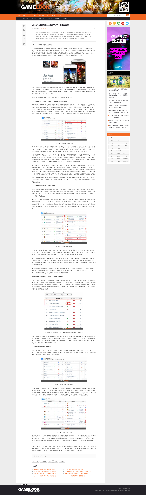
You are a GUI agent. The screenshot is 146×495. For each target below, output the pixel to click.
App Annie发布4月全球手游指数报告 (75, 476)
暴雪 (112, 161)
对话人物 (33, 18)
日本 (112, 156)
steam (118, 143)
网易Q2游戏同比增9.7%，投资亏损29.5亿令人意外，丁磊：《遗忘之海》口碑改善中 (119, 95)
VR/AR (53, 15)
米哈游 (111, 143)
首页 (18, 15)
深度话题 (25, 18)
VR (118, 140)
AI (47, 15)
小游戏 (118, 156)
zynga (125, 150)
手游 (29, 15)
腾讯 (56, 461)
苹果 (125, 156)
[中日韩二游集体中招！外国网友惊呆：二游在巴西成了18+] (118, 82)
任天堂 (125, 145)
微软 (119, 137)
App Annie (35, 461)
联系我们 (120, 488)
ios (125, 140)
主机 (35, 15)
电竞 (59, 15)
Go (128, 15)
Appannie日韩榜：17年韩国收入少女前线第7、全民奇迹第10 (79, 471)
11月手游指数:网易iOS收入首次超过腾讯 (44, 469)
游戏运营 (57, 18)
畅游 (119, 161)
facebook (125, 158)
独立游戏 (41, 15)
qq (125, 137)
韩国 (112, 148)
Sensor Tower (126, 153)
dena (118, 153)
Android (119, 158)
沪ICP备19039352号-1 (125, 490)
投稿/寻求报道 (126, 488)
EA (111, 137)
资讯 (24, 15)
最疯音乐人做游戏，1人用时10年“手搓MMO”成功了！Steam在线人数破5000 (119, 127)
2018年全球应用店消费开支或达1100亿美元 (76, 473)
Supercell (43, 461)
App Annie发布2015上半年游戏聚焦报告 (45, 476)
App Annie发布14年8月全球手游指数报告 (45, 473)
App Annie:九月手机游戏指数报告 (74, 469)
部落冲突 (62, 461)
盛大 (112, 150)
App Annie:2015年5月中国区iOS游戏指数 (45, 471)
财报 (112, 153)
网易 (50, 461)
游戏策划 (49, 18)
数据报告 (65, 18)
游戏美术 (41, 18)
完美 (112, 158)
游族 (119, 145)
